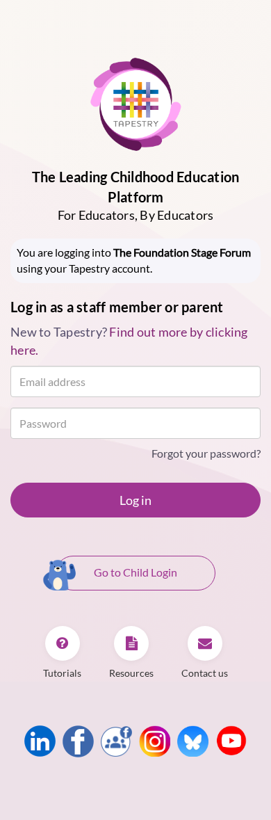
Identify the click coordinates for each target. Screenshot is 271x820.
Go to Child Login (135, 572)
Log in (135, 500)
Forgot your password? (206, 453)
